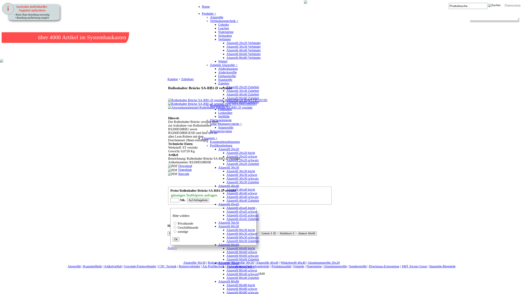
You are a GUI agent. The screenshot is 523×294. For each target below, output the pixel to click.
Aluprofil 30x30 (228, 167)
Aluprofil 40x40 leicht (240, 189)
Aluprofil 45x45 (228, 204)
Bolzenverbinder (189, 266)
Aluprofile (216, 17)
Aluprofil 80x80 (228, 281)
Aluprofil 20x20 (228, 149)
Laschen (223, 28)
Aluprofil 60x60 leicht (240, 248)
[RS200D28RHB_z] (172, 132)
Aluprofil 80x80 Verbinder (243, 57)
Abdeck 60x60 (306, 233)
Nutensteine (226, 32)
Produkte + (209, 13)
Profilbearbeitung (221, 145)
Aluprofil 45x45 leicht (240, 208)
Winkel (222, 61)
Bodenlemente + (220, 105)
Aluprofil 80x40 (228, 263)
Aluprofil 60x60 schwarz (242, 255)
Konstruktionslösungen (225, 142)
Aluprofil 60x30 (228, 226)
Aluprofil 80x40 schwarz (242, 274)
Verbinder (224, 39)
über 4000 (49, 37)
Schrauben (225, 35)
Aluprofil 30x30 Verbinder (243, 46)
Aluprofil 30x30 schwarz (242, 178)
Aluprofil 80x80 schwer (241, 289)
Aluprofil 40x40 (228, 186)
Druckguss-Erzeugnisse (384, 266)
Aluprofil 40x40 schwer (241, 193)
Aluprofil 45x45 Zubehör (242, 219)
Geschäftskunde (188, 227)
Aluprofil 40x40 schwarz (242, 197)
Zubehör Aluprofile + (224, 65)
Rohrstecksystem (221, 131)
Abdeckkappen (228, 68)
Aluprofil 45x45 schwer (241, 211)
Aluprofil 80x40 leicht (240, 266)
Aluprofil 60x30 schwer (241, 233)
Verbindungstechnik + (224, 21)
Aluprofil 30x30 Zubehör (242, 90)
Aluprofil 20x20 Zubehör (242, 87)
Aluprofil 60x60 (228, 244)
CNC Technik (167, 266)
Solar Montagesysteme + (226, 124)
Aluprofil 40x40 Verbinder (243, 50)
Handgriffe (225, 79)
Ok (176, 239)
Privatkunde (185, 223)
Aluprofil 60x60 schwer (241, 252)
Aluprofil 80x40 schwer (241, 270)
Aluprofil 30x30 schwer (241, 175)
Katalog (173, 79)
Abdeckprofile (227, 72)
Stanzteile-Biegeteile (442, 266)
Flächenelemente (221, 120)
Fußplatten (225, 109)
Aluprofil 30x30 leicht (240, 171)
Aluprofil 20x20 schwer (241, 156)
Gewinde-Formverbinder (140, 266)
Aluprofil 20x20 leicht (240, 153)
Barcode (183, 174)
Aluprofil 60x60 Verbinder (243, 54)
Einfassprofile (227, 76)
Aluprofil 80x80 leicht (240, 285)
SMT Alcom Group (414, 266)
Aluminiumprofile (335, 266)
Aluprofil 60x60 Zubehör (242, 98)
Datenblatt (185, 170)
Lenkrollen (225, 113)
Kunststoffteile (92, 266)
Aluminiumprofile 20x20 (324, 262)
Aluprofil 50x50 (228, 222)
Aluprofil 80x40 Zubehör (242, 278)
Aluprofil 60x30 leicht (240, 230)
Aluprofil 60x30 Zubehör (242, 241)
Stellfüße (224, 116)
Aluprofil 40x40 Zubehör (242, 94)
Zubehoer (187, 79)
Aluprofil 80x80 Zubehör (242, 102)
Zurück (172, 248)
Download (185, 166)
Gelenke (223, 24)
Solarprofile (225, 127)
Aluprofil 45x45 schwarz (242, 215)
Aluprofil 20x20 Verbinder (243, 43)
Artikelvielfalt (113, 266)
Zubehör (223, 83)
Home (206, 6)
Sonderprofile (358, 266)
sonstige (183, 231)
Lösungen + (209, 138)
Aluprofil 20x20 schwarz (242, 160)
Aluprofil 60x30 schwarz (242, 237)
